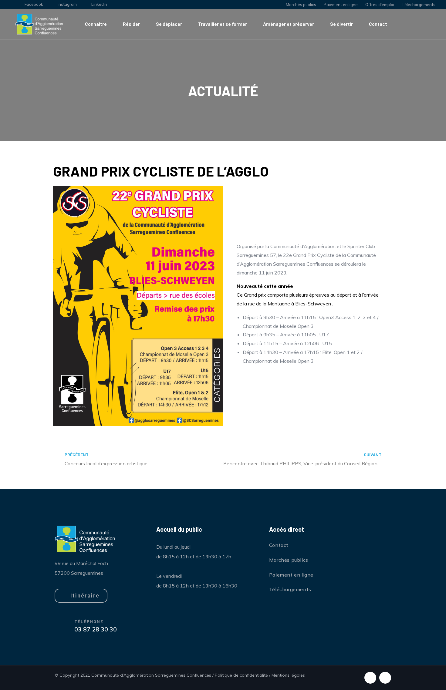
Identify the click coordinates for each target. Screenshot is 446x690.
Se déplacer (169, 24)
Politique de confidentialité (241, 675)
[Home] (39, 24)
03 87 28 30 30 (95, 629)
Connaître (96, 24)
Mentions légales (288, 675)
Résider (131, 24)
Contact (378, 24)
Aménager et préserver (288, 24)
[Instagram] (385, 678)
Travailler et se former (222, 24)
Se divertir (341, 24)
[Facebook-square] (370, 678)
